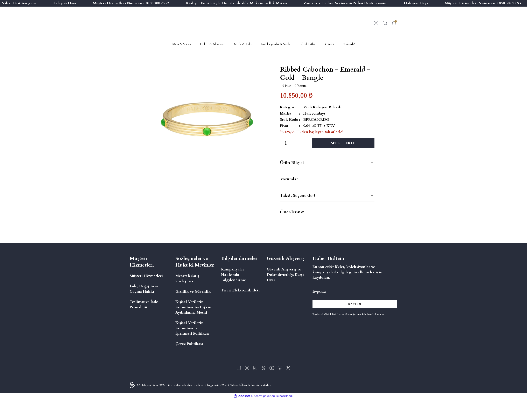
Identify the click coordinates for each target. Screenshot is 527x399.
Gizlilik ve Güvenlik (193, 291)
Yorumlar (289, 179)
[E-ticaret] (263, 396)
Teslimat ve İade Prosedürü (144, 304)
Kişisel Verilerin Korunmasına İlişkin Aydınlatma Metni (193, 307)
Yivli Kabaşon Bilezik (322, 107)
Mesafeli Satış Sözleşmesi (187, 278)
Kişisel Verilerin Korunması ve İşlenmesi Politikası (192, 328)
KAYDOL (355, 304)
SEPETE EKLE (343, 143)
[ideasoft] (242, 396)
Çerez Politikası (189, 343)
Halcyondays (314, 113)
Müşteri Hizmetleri (146, 275)
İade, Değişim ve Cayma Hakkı (144, 289)
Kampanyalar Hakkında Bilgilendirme (233, 275)
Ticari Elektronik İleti (240, 290)
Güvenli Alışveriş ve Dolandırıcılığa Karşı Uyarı (285, 275)
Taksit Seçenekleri (297, 195)
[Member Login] (376, 23)
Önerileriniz (292, 212)
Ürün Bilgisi (292, 162)
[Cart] (394, 23)
